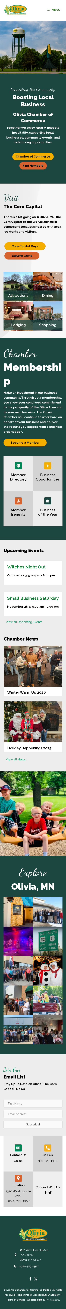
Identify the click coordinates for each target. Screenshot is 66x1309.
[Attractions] (18, 286)
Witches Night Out (26, 566)
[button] (45, 1192)
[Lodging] (18, 316)
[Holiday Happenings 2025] (33, 726)
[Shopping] (48, 316)
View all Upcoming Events (24, 622)
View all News (16, 759)
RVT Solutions (52, 1300)
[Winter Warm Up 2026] (33, 671)
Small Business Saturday (33, 598)
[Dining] (48, 286)
